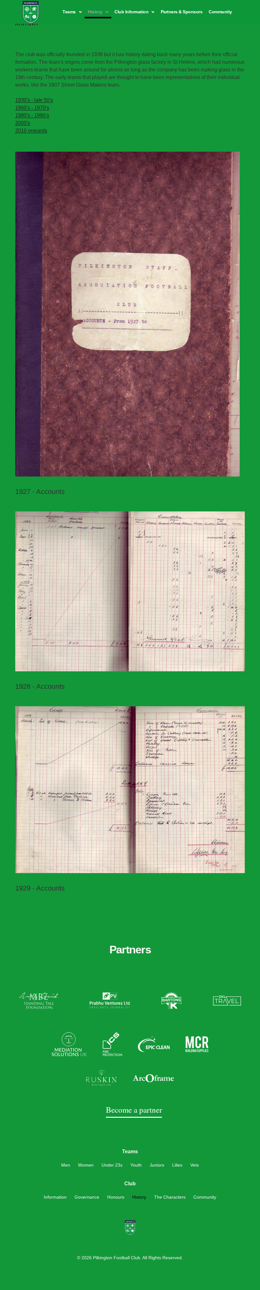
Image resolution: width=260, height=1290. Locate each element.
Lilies (177, 1165)
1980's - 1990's (32, 115)
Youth (136, 1165)
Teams (69, 11)
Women (86, 1165)
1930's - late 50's (34, 100)
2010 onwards (31, 130)
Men (65, 1165)
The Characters (169, 1197)
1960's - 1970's (32, 107)
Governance (87, 1197)
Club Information (131, 11)
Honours (115, 1197)
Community (220, 11)
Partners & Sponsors (182, 11)
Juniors (157, 1165)
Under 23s (111, 1165)
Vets (194, 1165)
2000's (22, 123)
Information (55, 1197)
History (95, 11)
